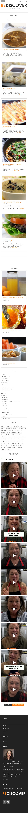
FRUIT (3, 384)
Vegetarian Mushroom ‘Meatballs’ (12, 164)
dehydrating (4, 436)
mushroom (19, 441)
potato (15, 445)
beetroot (14, 426)
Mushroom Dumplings (9, 88)
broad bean (9, 428)
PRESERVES (4, 410)
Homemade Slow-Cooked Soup (11, 49)
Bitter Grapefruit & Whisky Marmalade (12, 331)
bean (8, 426)
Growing (5, 731)
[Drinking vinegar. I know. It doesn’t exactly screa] (14, 475)
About (4, 739)
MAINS (3, 408)
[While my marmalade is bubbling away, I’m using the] (14, 502)
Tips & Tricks (6, 728)
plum (10, 445)
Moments (5, 736)
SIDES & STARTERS (6, 414)
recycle (3, 447)
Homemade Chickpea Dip (9, 363)
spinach (14, 447)
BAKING (3, 397)
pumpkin (20, 445)
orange (9, 443)
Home (14, 20)
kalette (3, 439)
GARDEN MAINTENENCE (7, 386)
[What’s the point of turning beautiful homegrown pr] (14, 636)
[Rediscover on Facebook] (2, 1)
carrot (16, 430)
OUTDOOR (4, 380)
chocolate (13, 432)
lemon (13, 439)
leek (8, 439)
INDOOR (4, 378)
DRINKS (3, 405)
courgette (11, 434)
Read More (8, 57)
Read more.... (5, 779)
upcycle (9, 449)
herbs (23, 436)
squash (20, 447)
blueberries (20, 426)
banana (3, 426)
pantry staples (15, 443)
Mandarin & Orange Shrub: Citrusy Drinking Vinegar (13, 298)
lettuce (18, 439)
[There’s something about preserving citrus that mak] (14, 582)
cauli (20, 430)
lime (23, 439)
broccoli (15, 428)
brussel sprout (22, 428)
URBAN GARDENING (6, 389)
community (4, 434)
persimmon (4, 445)
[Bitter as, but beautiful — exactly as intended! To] (14, 529)
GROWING (3, 382)
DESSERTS (4, 403)
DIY (2, 374)
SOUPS (3, 416)
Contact (5, 741)
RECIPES (3, 395)
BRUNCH (4, 399)
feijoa (10, 436)
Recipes (4, 725)
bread (3, 428)
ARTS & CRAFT (5, 376)
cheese (3, 432)
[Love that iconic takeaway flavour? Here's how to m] (14, 689)
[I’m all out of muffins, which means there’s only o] (14, 609)
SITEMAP (5, 790)
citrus (19, 432)
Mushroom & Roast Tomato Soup (12, 202)
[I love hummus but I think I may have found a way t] (14, 556)
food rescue (17, 436)
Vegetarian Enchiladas (9, 126)
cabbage (3, 430)
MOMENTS (3, 393)
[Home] (14, 8)
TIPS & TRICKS (4, 418)
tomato (3, 449)
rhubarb (9, 447)
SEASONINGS (5, 412)
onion (3, 443)
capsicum (10, 430)
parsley (22, 443)
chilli (8, 432)
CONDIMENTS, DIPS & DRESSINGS (9, 401)
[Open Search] (23, 1)
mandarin (13, 441)
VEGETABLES (5, 391)
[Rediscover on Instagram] (4, 1)
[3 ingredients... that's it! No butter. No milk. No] (14, 663)
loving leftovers (5, 441)
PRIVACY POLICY (11, 790)
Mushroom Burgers (8, 240)
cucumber (17, 434)
